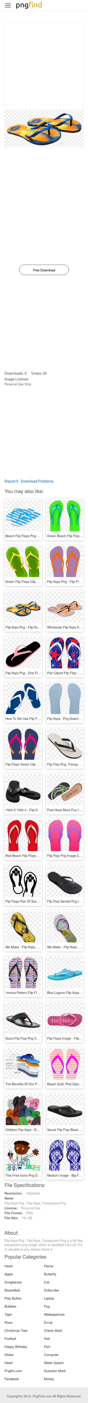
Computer (51, 1354)
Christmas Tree (16, 1330)
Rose (8, 1322)
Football (10, 1338)
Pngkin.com (13, 1370)
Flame (48, 1266)
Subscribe (51, 1290)
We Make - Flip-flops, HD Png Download (34, 947)
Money (49, 1378)
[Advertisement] (44, 65)
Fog (47, 1306)
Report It (11, 481)
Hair (47, 1338)
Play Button (13, 1298)
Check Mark (53, 1330)
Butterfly (50, 1274)
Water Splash (54, 1362)
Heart (9, 1266)
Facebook (12, 1378)
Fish (47, 1346)
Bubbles (10, 1306)
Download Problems (37, 481)
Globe (9, 1354)
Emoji (48, 1322)
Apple (9, 1274)
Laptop (49, 1298)
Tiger (8, 1314)
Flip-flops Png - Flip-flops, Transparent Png (36, 627)
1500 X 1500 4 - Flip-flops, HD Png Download (37, 810)
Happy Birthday (16, 1346)
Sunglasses (13, 1282)
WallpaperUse (54, 1314)
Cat (46, 1282)
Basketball (12, 1290)
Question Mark (55, 1370)
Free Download (44, 270)
